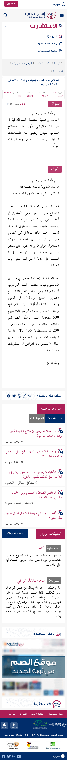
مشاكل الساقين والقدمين (20, 482)
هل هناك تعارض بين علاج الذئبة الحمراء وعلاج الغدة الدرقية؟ (35, 434)
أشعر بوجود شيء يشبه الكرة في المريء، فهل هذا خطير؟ (33, 516)
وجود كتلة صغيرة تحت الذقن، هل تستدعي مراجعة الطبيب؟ (33, 454)
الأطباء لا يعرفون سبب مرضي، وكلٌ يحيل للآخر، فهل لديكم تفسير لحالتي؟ (34, 475)
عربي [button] (57, 4)
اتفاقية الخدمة (37, 714)
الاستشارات (44, 26)
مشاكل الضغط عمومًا (18, 503)
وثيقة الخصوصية (56, 714)
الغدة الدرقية (13, 441)
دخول (10, 3)
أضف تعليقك (15, 533)
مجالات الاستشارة (47, 43)
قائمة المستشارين (47, 51)
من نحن (11, 714)
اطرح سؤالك (50, 36)
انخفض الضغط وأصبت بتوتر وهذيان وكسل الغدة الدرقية (37, 495)
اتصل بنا (23, 714)
